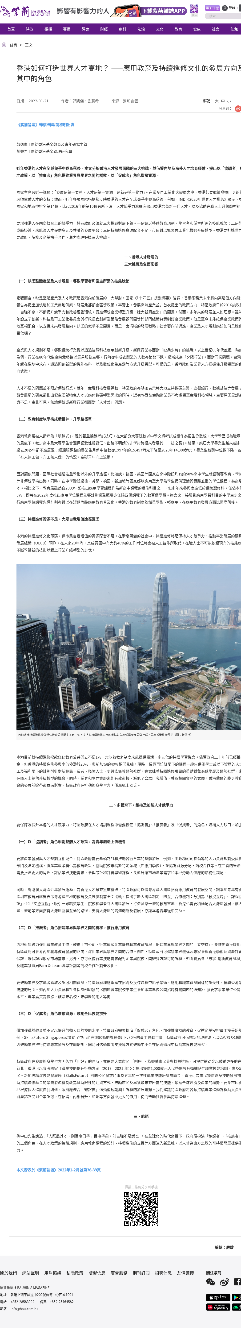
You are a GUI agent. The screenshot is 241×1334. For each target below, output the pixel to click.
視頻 (48, 29)
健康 (197, 29)
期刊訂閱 (141, 1273)
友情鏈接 (185, 1273)
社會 (215, 29)
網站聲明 (30, 1273)
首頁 (11, 29)
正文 (28, 44)
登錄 (232, 8)
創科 (122, 29)
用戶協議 (52, 1273)
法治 (141, 29)
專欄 (67, 29)
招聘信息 (163, 1273)
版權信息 (96, 1273)
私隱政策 (74, 1273)
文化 (160, 29)
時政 (29, 29)
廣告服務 (119, 1273)
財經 (104, 29)
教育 (178, 29)
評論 (85, 29)
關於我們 (8, 1273)
